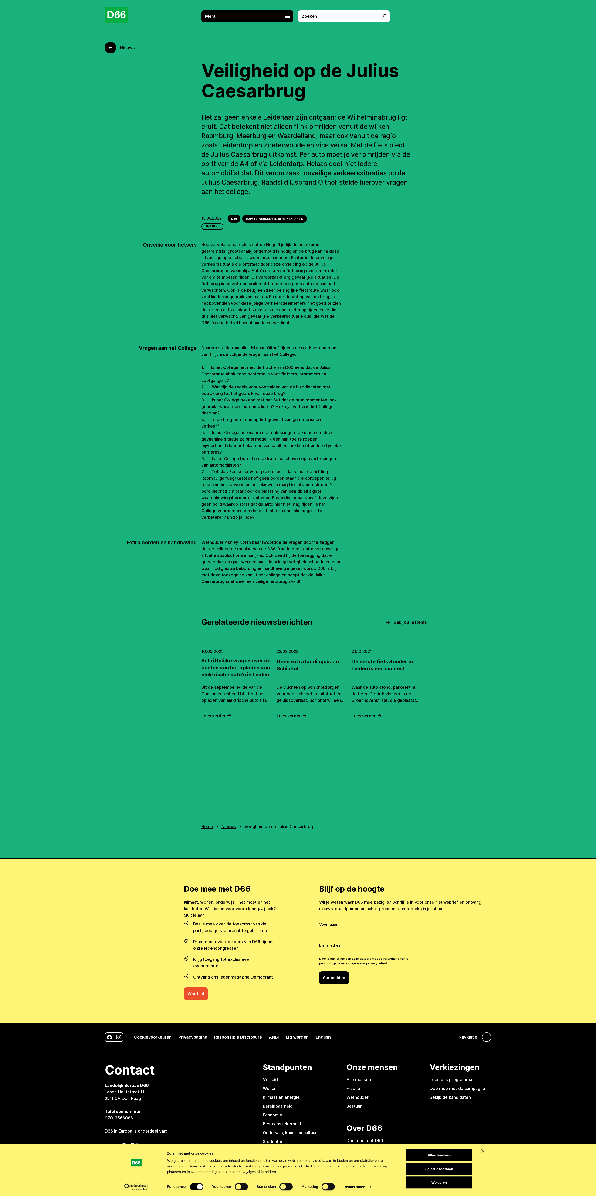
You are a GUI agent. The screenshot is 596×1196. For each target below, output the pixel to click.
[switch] (241, 1186)
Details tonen (354, 1187)
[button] (249, 16)
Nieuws (228, 826)
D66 (234, 218)
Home (207, 826)
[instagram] (118, 1037)
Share (210, 226)
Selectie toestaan (439, 1169)
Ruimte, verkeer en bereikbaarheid (274, 218)
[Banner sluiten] (482, 1151)
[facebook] (109, 1037)
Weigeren (439, 1182)
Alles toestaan (439, 1155)
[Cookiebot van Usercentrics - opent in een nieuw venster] (136, 1186)
